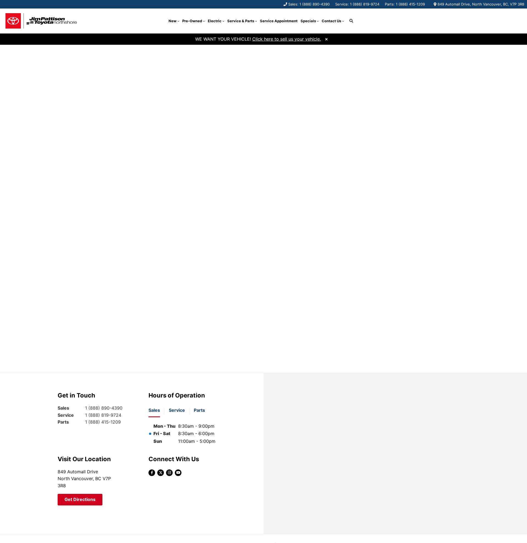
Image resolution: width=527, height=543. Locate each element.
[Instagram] (169, 472)
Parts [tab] (199, 410)
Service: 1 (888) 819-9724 (357, 4)
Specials (308, 21)
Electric (215, 21)
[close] (326, 38)
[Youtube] (178, 472)
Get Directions (80, 499)
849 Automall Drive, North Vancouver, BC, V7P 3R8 (481, 4)
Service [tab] (177, 410)
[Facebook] (151, 472)
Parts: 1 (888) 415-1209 (405, 4)
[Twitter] (160, 472)
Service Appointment (279, 21)
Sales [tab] (154, 410)
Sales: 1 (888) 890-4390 (309, 4)
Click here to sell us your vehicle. (286, 39)
